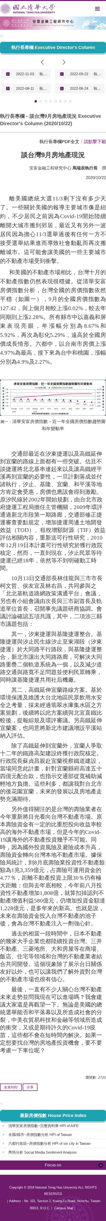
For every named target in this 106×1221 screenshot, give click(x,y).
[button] (43, 62)
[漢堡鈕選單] (97, 9)
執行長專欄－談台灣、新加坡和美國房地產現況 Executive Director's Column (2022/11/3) (43, 74)
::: (1, 36)
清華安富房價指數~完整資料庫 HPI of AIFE (43, 1126)
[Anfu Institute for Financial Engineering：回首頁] (27, 8)
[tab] (35, 101)
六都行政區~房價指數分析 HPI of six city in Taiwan (49, 1143)
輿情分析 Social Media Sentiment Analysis (42, 1152)
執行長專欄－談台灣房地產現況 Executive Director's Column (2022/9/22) (97, 74)
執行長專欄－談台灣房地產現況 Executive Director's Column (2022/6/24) (97, 88)
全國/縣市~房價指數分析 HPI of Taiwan (40, 1134)
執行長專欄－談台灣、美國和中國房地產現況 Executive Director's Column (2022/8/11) (43, 88)
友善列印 (11, 1087)
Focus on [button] (53, 1165)
